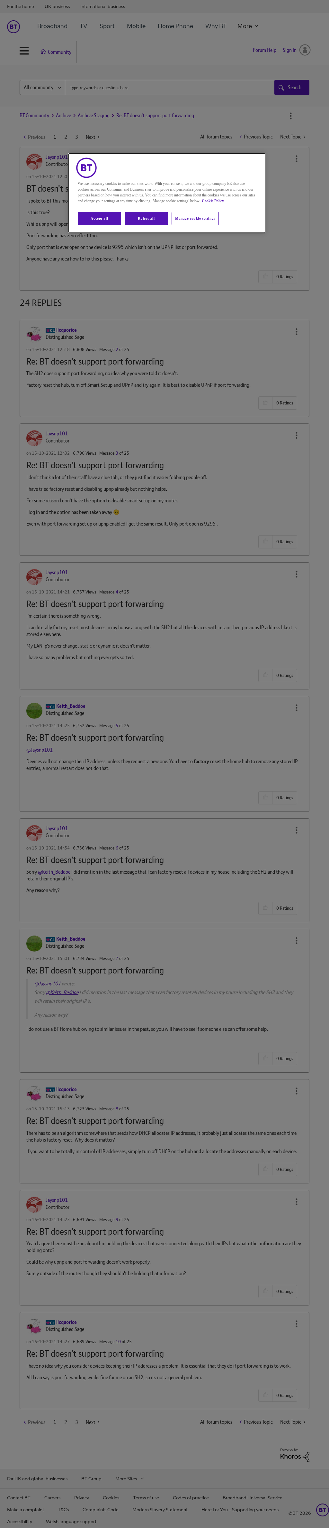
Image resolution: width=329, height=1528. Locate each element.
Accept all (99, 218)
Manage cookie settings (195, 218)
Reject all (146, 218)
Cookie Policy (213, 201)
